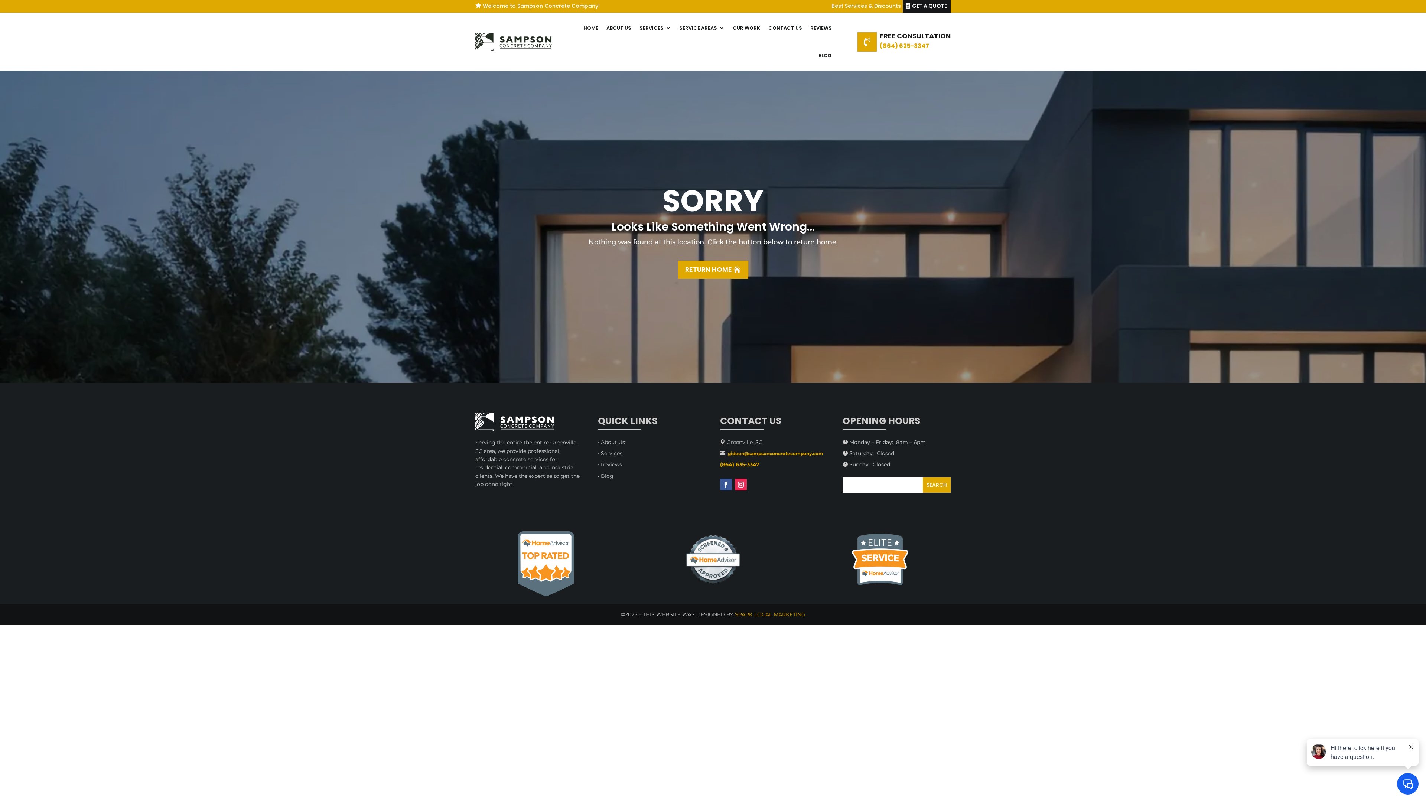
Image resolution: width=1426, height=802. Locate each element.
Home (590, 28)
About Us (618, 28)
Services (651, 28)
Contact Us (785, 28)
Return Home (708, 269)
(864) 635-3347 (904, 46)
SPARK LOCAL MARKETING (770, 614)
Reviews (821, 28)
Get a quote (929, 6)
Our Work (746, 28)
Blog (825, 55)
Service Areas (698, 28)
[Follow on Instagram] (741, 484)
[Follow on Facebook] (726, 484)
